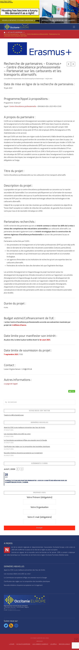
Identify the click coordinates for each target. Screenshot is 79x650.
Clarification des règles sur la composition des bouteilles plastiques (27, 447)
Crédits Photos (40, 641)
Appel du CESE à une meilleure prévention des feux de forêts (24, 428)
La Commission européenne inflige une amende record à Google (25, 440)
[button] (74, 27)
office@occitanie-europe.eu (14, 610)
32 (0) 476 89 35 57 (11, 608)
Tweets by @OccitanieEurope (14, 415)
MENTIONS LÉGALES (64, 644)
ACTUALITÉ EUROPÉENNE (23, 644)
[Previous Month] (18, 469)
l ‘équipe (11, 644)
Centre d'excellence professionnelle (22, 106)
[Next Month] (22, 469)
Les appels (53, 644)
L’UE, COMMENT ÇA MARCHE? (40, 644)
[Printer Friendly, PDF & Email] (71, 391)
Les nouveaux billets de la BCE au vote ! (17, 434)
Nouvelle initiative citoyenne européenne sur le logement (23, 453)
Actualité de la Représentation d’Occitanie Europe (18, 78)
